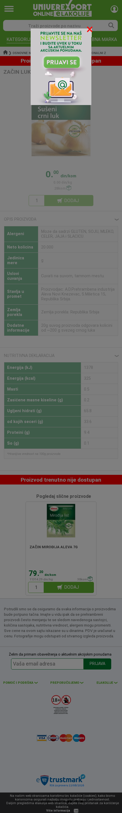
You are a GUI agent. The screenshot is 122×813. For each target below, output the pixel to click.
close (90, 30)
